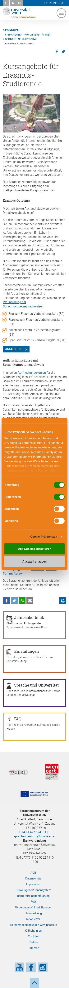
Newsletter (33, 919)
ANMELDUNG (14, 349)
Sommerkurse (12, 573)
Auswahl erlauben (34, 561)
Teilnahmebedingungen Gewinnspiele (33, 925)
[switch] (59, 497)
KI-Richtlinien (33, 930)
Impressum (33, 884)
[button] (13, 3)
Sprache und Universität (21, 39)
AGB (33, 872)
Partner (33, 942)
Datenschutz (33, 878)
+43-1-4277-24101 (33, 832)
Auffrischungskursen (32, 372)
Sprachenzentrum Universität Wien (28, 34)
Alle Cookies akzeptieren (34, 548)
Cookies (33, 936)
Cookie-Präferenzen (43, 536)
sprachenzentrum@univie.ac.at (34, 836)
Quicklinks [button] (51, 3)
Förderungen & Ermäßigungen (33, 907)
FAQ (33, 901)
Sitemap (34, 948)
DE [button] (5, 3)
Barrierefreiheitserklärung (33, 896)
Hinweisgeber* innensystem (33, 890)
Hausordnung (33, 913)
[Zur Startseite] (19, 13)
